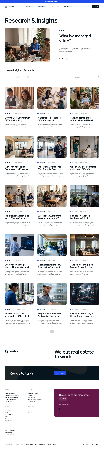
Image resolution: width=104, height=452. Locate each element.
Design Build (31, 397)
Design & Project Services (12, 397)
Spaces (30, 395)
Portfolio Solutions (33, 393)
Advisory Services (10, 393)
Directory (30, 413)
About (30, 411)
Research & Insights (10, 430)
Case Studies (8, 432)
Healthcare (8, 413)
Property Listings (9, 434)
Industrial (7, 411)
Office (6, 418)
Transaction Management (12, 395)
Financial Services (10, 415)
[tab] (13, 71)
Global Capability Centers (35, 399)
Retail (6, 416)
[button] (16, 77)
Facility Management (10, 399)
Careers (30, 415)
